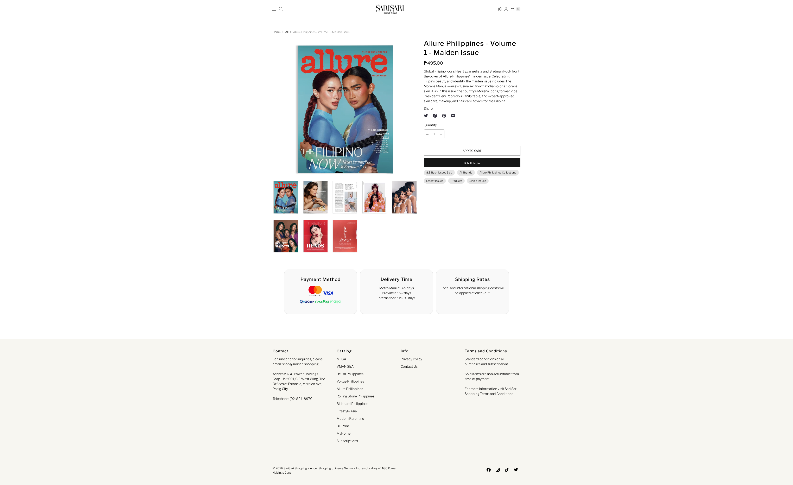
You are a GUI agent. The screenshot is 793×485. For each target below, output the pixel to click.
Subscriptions (347, 441)
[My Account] (499, 9)
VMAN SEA (345, 367)
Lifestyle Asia (347, 411)
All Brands (465, 172)
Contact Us (409, 367)
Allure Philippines (350, 389)
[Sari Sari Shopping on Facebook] (488, 469)
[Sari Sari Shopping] (390, 9)
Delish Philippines (350, 374)
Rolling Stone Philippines (355, 396)
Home (277, 32)
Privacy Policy (411, 359)
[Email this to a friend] (453, 115)
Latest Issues (434, 180)
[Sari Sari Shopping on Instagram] (497, 469)
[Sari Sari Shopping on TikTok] (506, 469)
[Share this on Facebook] (434, 115)
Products (456, 180)
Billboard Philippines (352, 404)
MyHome (343, 433)
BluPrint (343, 426)
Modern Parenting (350, 419)
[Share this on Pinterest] (444, 115)
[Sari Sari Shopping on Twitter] (515, 469)
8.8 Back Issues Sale (439, 172)
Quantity (430, 125)
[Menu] (274, 9)
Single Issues (477, 180)
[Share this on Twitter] (427, 115)
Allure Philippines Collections (498, 172)
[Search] (281, 9)
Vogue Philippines (350, 381)
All (286, 32)
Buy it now (472, 163)
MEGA (341, 359)
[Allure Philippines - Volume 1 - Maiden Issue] (345, 109)
